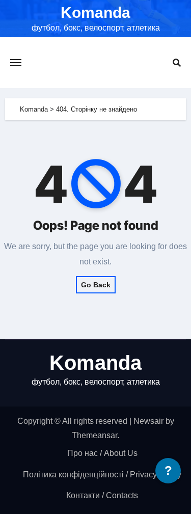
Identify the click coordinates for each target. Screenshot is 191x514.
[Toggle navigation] (15, 62)
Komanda (95, 12)
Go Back (96, 285)
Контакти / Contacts (102, 495)
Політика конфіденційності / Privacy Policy (102, 474)
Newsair (148, 421)
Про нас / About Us (102, 453)
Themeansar (94, 435)
